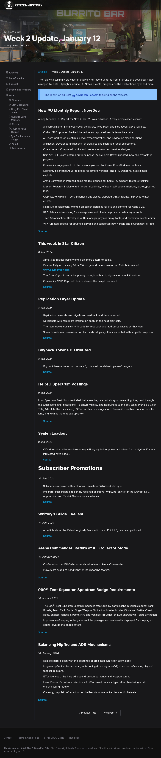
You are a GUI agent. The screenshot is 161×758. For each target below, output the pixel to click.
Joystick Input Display (18, 130)
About (15, 144)
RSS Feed (74, 737)
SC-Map (16, 124)
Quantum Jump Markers (19, 118)
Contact (8, 737)
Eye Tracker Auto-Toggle (20, 138)
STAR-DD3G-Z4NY (54, 737)
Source (42, 231)
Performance (18, 148)
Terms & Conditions (28, 737)
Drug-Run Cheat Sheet (19, 111)
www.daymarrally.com (56, 269)
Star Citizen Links (21, 104)
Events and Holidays (20, 89)
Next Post (109, 712)
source (47, 459)
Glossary (16, 100)
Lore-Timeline (17, 78)
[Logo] (24, 5)
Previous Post (88, 712)
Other (12, 95)
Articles (13, 72)
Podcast (13, 84)
